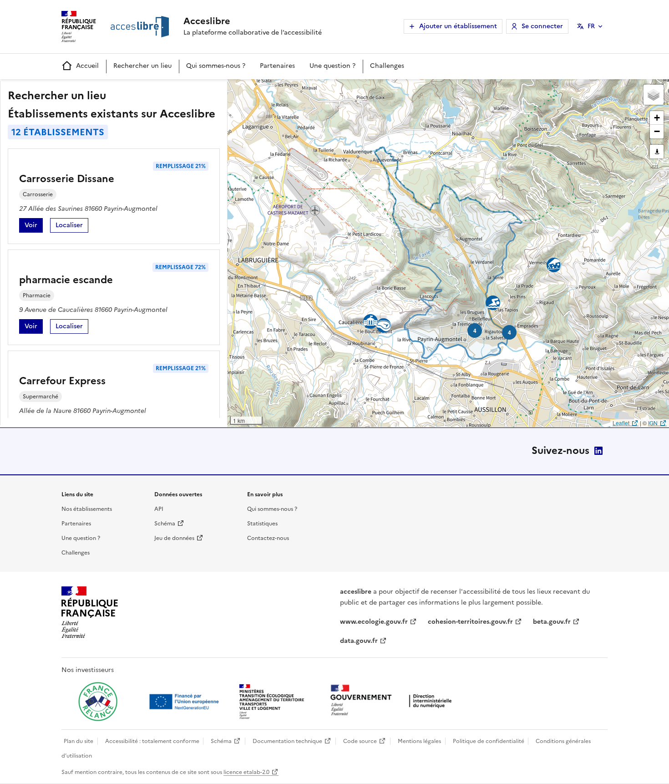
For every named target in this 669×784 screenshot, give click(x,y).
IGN (653, 423)
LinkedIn (598, 451)
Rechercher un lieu (142, 66)
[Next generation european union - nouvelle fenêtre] (185, 701)
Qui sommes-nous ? (215, 66)
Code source (360, 741)
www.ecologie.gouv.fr (374, 621)
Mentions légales (419, 741)
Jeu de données (174, 538)
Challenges (387, 66)
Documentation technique (287, 741)
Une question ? (332, 66)
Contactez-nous (268, 538)
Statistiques (262, 523)
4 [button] (509, 332)
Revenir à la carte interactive (299, 90)
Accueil (87, 66)
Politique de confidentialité (488, 741)
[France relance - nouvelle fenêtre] (97, 701)
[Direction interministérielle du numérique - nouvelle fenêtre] (393, 701)
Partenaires (277, 66)
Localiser (72, 226)
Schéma (164, 523)
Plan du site (78, 741)
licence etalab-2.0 (246, 772)
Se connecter (542, 26)
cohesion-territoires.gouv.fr (470, 621)
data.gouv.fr (359, 641)
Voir (34, 226)
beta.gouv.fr (552, 621)
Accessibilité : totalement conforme (152, 741)
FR (591, 26)
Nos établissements (86, 509)
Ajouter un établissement (458, 26)
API (158, 509)
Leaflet (621, 423)
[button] (654, 95)
